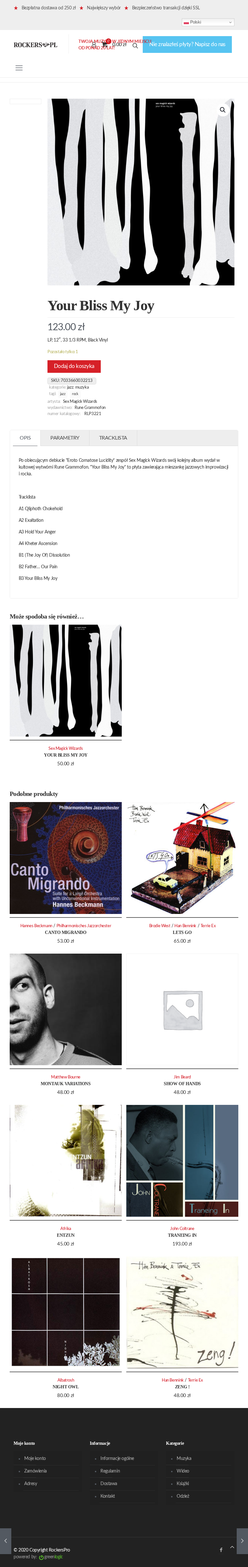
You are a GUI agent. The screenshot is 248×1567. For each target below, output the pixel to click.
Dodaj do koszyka (74, 366)
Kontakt (107, 1496)
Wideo (183, 1471)
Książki (183, 1484)
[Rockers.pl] (35, 44)
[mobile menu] (19, 68)
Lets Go (182, 932)
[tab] (25, 438)
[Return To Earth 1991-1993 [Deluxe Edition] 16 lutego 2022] (5, 1541)
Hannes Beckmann (36, 926)
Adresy (30, 1484)
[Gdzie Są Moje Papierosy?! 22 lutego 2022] (242, 1541)
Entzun (65, 1235)
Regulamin (110, 1471)
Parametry (64, 438)
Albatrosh (65, 1380)
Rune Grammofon (90, 408)
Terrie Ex (208, 926)
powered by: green (38, 1557)
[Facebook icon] (221, 1550)
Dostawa (108, 1484)
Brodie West (159, 926)
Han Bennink (185, 926)
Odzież (183, 1496)
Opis (25, 438)
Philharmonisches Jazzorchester (84, 926)
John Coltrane (182, 1229)
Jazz (70, 387)
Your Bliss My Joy (66, 755)
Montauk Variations (65, 1083)
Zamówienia (35, 1471)
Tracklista (113, 438)
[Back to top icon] (232, 1547)
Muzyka (82, 387)
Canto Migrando (65, 932)
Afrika (65, 1229)
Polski (195, 22)
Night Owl (65, 1386)
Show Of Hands (182, 1083)
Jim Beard (182, 1077)
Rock (75, 394)
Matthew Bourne (65, 1077)
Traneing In (182, 1235)
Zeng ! (182, 1386)
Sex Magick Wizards (80, 401)
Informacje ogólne (117, 1458)
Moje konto (35, 1458)
